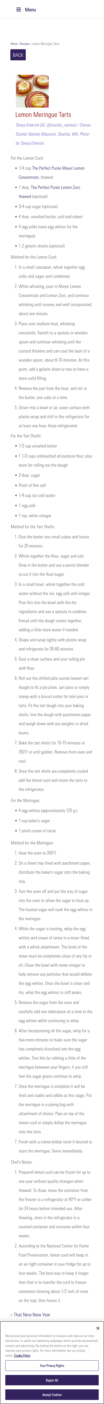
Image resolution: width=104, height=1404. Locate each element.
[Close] (97, 1328)
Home (14, 43)
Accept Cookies (52, 1394)
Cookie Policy (22, 1355)
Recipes (25, 43)
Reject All (52, 1380)
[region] (52, 1362)
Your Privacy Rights (52, 1365)
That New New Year (32, 1314)
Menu (30, 9)
